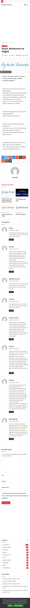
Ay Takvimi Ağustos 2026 (9, 581)
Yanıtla (11, 239)
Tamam (10, 605)
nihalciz (11, 299)
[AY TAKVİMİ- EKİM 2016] (22, 192)
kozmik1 (6, 55)
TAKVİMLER (6, 562)
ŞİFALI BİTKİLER (7, 560)
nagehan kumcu (14, 279)
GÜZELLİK (5, 550)
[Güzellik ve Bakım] (22, 207)
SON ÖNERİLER (7, 568)
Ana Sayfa (5, 42)
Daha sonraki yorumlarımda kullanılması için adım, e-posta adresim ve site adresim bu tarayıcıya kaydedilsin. (15, 496)
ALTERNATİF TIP (7, 555)
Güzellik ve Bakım (21, 214)
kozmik (11, 247)
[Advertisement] (15, 24)
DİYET (4, 557)
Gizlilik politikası (18, 605)
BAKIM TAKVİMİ (7, 547)
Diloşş (11, 228)
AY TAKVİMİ (12, 42)
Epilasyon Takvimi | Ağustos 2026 (11, 583)
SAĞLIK (5, 552)
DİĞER (4, 565)
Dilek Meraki (13, 419)
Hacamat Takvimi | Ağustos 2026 (11, 578)
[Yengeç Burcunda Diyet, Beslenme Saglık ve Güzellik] (8, 192)
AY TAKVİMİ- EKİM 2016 (21, 200)
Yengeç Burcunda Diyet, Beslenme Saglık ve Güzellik (7, 200)
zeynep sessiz (14, 318)
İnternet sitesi (5, 487)
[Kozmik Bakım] (6, 5)
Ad (3, 475)
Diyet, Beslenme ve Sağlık (7, 215)
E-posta (4, 481)
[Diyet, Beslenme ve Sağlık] (8, 207)
